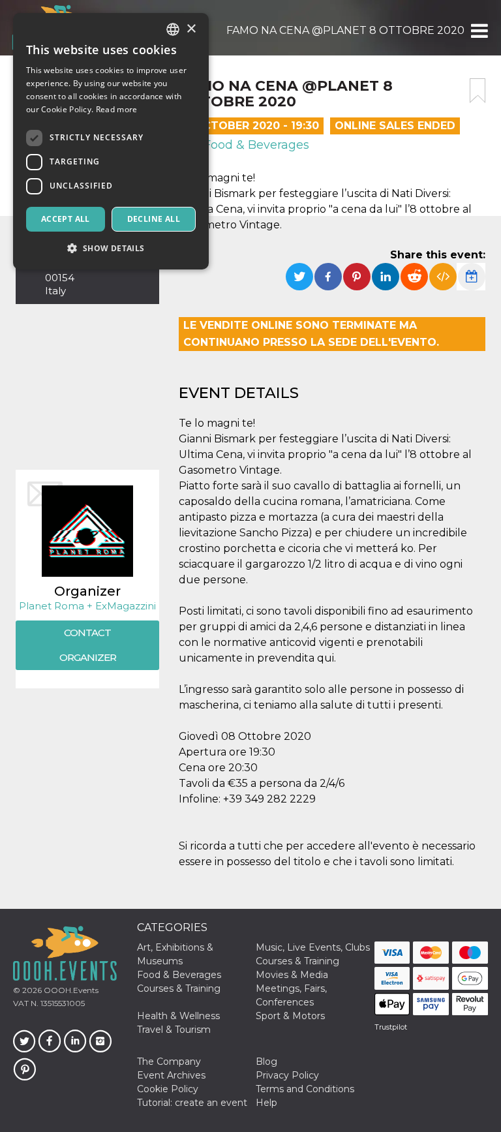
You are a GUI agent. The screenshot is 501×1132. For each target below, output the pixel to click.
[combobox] (172, 29)
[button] (478, 30)
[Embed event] (443, 276)
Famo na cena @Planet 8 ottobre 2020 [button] (345, 30)
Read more (117, 109)
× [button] (191, 29)
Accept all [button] (65, 218)
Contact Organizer (87, 645)
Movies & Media (292, 975)
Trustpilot (390, 1027)
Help (266, 1103)
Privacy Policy (287, 1075)
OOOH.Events (70, 990)
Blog (266, 1061)
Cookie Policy (167, 1089)
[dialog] (111, 141)
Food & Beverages (254, 145)
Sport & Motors (290, 1016)
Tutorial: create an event (192, 1103)
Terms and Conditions (305, 1089)
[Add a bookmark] (477, 90)
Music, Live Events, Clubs (313, 947)
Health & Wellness (178, 1016)
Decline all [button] (153, 218)
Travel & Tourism (174, 1029)
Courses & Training (297, 961)
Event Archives (171, 1075)
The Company (169, 1061)
